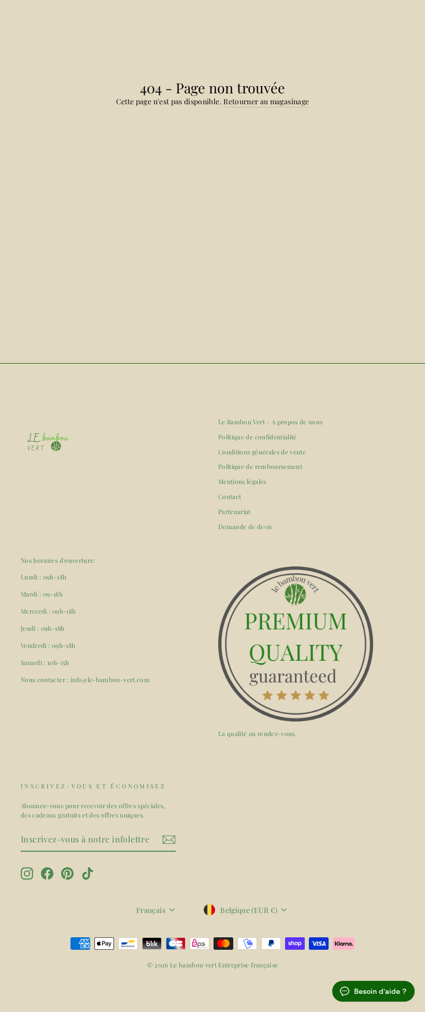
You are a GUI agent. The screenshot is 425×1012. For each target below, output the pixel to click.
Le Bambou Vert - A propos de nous (270, 422)
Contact (229, 496)
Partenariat (234, 511)
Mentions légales (242, 481)
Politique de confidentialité (257, 437)
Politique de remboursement (260, 466)
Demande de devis (245, 526)
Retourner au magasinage (266, 101)
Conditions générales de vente (262, 452)
